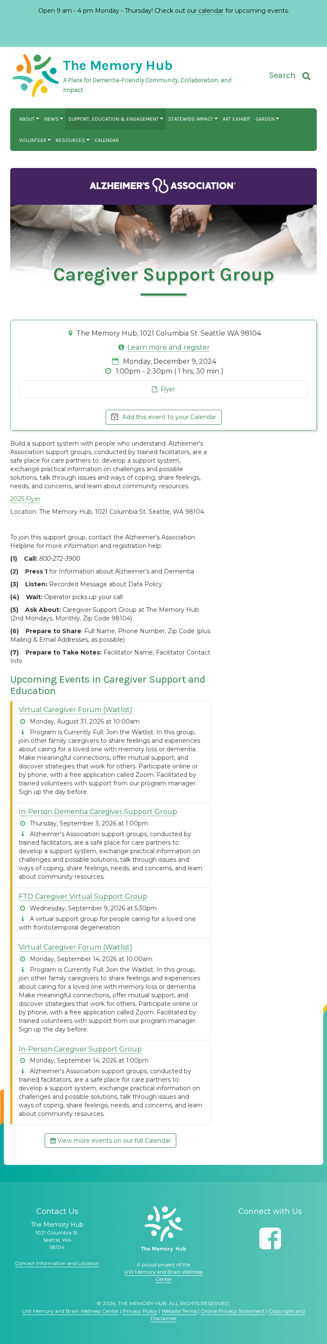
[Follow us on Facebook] (270, 1238)
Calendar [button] (107, 140)
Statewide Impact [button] (191, 119)
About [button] (27, 119)
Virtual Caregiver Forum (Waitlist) (75, 710)
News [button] (52, 119)
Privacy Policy (140, 1311)
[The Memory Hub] (163, 1228)
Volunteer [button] (33, 140)
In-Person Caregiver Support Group (80, 1049)
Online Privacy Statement (233, 1311)
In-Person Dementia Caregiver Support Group (98, 812)
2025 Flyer (25, 499)
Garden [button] (265, 119)
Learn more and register (168, 347)
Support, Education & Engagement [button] (114, 119)
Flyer (166, 389)
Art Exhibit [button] (236, 119)
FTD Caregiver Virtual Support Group (83, 896)
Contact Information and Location (57, 1263)
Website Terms (179, 1311)
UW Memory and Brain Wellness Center (70, 1311)
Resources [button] (71, 140)
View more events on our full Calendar (113, 1140)
